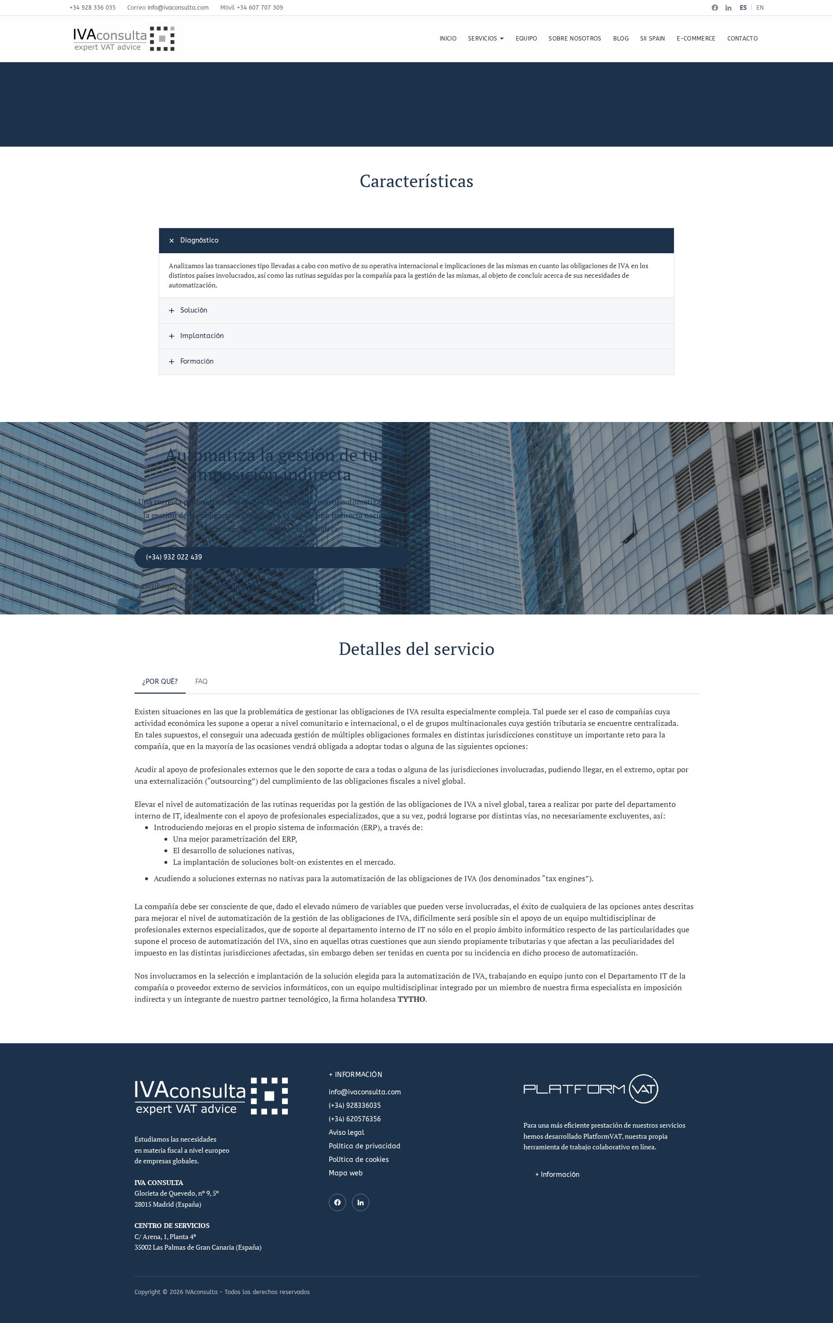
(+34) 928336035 (355, 1106)
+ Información (557, 1175)
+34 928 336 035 (92, 7)
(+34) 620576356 (355, 1119)
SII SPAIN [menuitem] (652, 38)
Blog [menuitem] (621, 38)
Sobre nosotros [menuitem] (575, 38)
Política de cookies (359, 1160)
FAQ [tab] (201, 682)
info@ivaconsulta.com (224, 585)
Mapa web (346, 1173)
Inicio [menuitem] (448, 38)
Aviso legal (346, 1133)
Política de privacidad (365, 1146)
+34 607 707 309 (260, 7)
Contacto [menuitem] (742, 38)
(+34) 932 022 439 (174, 557)
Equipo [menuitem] (526, 38)
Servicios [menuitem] (482, 38)
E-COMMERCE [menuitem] (696, 38)
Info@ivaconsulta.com (178, 7)
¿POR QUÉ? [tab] (160, 682)
